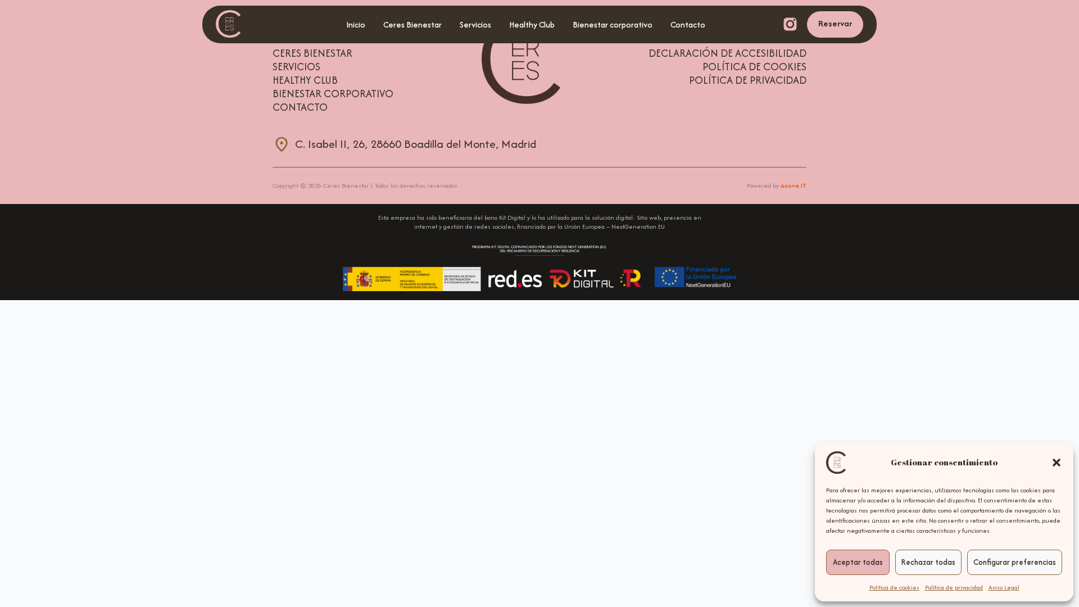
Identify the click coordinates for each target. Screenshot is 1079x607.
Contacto (687, 24)
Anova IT (793, 185)
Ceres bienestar (312, 53)
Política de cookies (894, 587)
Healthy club (305, 80)
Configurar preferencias (1014, 562)
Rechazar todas (928, 562)
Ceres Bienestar (412, 24)
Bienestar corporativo (612, 24)
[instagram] (790, 24)
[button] (1056, 462)
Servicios (475, 24)
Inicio (355, 24)
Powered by (776, 185)
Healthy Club (532, 24)
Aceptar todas (858, 562)
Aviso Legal (1004, 587)
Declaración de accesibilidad (727, 53)
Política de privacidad (954, 587)
